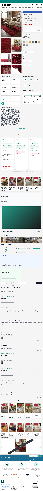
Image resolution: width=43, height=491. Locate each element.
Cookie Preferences (4, 487)
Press (22, 487)
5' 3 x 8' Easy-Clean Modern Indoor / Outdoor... (12, 415)
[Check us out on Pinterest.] (37, 481)
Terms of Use (3, 484)
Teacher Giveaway (13, 489)
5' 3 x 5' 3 (24, 60)
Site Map (12, 484)
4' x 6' (24, 56)
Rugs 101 (23, 484)
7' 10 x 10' (29, 65)
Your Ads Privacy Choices (5, 486)
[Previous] (2, 184)
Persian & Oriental (5, 7)
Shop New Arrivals (21, 0)
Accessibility (23, 486)
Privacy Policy (31, 458)
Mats (26, 7)
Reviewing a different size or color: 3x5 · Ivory (7, 348)
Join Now (40, 456)
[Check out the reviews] (35, 486)
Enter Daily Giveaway (14, 488)
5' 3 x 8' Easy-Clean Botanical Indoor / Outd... (29, 415)
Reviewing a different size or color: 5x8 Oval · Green (8, 335)
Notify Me (38, 30)
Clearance (40, 7)
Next (26, 400)
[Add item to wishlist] (6, 177)
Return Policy (23, 485)
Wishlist (39, 4)
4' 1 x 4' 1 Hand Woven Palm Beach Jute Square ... (4, 188)
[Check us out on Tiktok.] (35, 481)
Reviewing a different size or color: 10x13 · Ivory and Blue (8, 395)
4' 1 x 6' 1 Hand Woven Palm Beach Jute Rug (29, 188)
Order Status (40, 0)
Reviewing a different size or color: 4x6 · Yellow (7, 375)
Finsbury (3, 99)
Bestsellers (12, 486)
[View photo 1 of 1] (2, 338)
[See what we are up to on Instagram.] (34, 481)
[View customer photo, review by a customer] (4, 240)
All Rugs (2, 7)
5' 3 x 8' (24, 65)
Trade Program (13, 487)
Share (30, 34)
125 (24, 400)
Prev (16, 400)
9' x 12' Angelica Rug (37, 187)
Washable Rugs (10, 7)
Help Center (23, 483)
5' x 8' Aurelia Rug (36, 414)
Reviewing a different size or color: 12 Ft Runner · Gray (9, 278)
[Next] (40, 184)
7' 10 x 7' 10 (29, 60)
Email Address (25, 28)
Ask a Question (25, 34)
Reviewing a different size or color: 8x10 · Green (7, 291)
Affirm (12, 485)
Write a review (32, 16)
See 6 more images (16, 72)
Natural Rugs (14, 7)
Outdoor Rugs (18, 7)
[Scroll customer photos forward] (41, 240)
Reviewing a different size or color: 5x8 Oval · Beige (7, 302)
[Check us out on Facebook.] (32, 481)
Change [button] (28, 37)
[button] (20, 13)
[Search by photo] (13, 4)
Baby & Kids (21, 7)
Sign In (35, 4)
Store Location (13, 483)
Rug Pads (24, 7)
